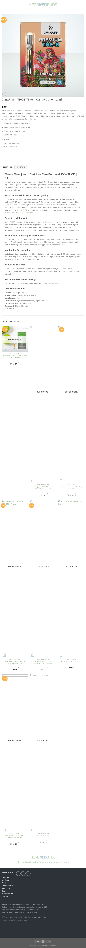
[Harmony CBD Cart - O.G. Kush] (71, 578)
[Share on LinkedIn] (22, 151)
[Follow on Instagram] (23, 873)
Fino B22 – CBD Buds (43, 836)
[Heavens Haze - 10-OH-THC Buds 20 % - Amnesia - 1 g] (15, 578)
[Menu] (3, 4)
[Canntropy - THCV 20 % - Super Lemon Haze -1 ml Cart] (43, 404)
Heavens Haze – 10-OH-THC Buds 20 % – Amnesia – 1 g (14, 662)
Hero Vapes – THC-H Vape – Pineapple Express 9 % (14, 836)
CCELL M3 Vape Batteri (50, 283)
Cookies (5, 896)
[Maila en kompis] (15, 151)
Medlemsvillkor (7, 893)
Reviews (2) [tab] (21, 167)
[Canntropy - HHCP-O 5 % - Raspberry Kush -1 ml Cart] (43, 578)
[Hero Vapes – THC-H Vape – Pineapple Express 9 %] (15, 753)
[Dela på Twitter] (11, 151)
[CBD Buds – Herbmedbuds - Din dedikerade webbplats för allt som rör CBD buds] (43, 4)
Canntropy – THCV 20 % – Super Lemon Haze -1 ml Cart (43, 488)
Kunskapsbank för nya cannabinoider (19, 213)
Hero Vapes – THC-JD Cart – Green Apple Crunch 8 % (15, 356)
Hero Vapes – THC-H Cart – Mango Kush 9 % (71, 488)
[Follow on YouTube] (28, 873)
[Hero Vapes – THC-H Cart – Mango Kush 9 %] (71, 404)
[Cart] (83, 5)
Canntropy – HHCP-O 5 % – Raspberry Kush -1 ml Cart (43, 662)
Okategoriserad (12, 146)
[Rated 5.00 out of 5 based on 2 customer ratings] (43, 104)
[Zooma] (4, 94)
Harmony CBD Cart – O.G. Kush (71, 661)
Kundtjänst (6, 877)
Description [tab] (8, 167)
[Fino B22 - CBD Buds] (43, 753)
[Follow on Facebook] (18, 873)
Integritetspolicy (7, 885)
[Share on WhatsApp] (3, 151)
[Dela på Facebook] (7, 151)
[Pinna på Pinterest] (18, 151)
